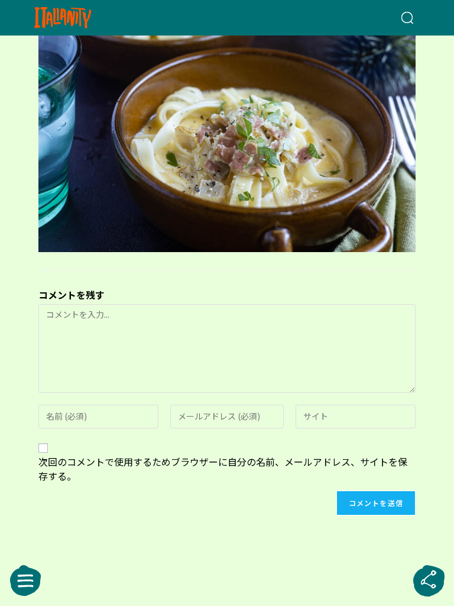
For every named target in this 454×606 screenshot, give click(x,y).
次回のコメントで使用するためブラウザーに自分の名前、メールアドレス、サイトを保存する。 (222, 468)
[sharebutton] (428, 580)
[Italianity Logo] (81, 18)
